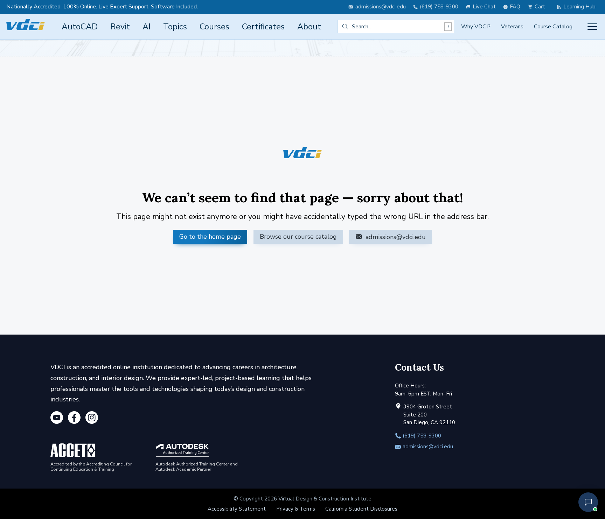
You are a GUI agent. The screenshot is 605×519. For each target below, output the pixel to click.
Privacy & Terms (295, 508)
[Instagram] (91, 419)
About (309, 26)
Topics (175, 26)
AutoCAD (80, 26)
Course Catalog (553, 26)
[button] (588, 502)
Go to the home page (210, 236)
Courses (214, 26)
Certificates (263, 26)
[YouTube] (56, 419)
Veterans (512, 26)
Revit (120, 26)
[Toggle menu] (592, 26)
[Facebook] (74, 419)
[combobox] (396, 26)
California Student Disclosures (361, 508)
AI (146, 26)
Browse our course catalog (298, 236)
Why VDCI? (476, 26)
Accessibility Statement (237, 508)
